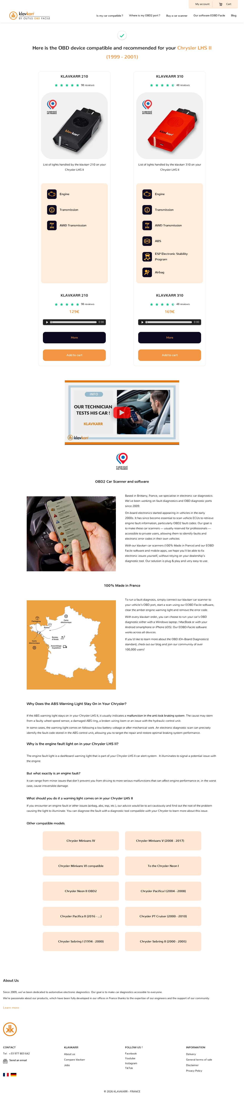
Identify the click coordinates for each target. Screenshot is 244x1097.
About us (69, 1054)
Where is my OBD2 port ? (144, 15)
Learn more (11, 1007)
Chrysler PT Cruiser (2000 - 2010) (163, 916)
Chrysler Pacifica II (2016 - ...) (81, 916)
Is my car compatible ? (109, 16)
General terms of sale (199, 1059)
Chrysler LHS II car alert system (137, 756)
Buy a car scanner (176, 16)
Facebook (131, 1053)
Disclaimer (192, 1065)
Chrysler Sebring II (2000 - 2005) (163, 941)
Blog (233, 15)
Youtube (130, 1058)
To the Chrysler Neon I (163, 866)
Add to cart (74, 355)
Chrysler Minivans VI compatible (81, 866)
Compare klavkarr (74, 1059)
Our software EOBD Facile (209, 15)
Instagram (131, 1063)
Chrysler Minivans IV (81, 840)
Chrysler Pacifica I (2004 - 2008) (163, 891)
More (74, 338)
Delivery (191, 1054)
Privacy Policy (194, 1071)
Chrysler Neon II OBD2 (81, 891)
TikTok (129, 1068)
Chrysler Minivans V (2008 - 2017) (163, 840)
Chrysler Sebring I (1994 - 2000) (81, 941)
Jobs (67, 1065)
